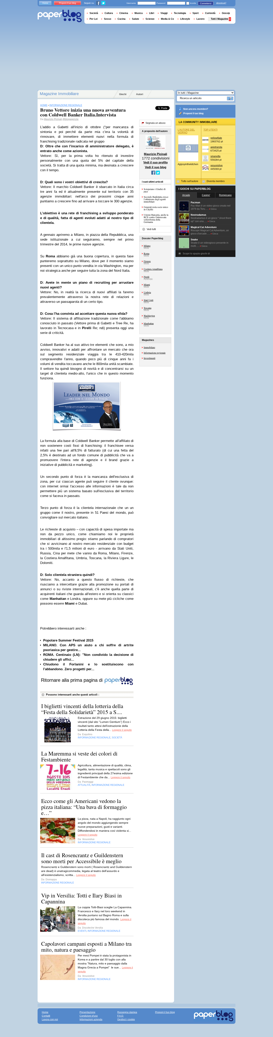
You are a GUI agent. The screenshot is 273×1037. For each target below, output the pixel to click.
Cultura (109, 13)
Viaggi (163, 13)
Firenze (147, 261)
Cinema (123, 13)
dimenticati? (221, 3)
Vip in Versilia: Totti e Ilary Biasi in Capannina (81, 898)
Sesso (107, 19)
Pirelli (146, 276)
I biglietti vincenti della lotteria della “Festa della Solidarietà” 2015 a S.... (82, 709)
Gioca (213, 209)
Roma (146, 253)
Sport (195, 13)
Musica (139, 13)
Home (45, 3)
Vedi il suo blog (155, 167)
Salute (135, 19)
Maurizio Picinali (53, 119)
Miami (147, 284)
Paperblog (60, 16)
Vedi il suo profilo (155, 162)
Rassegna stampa (127, 1012)
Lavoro (200, 19)
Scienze (149, 19)
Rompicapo (225, 195)
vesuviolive (216, 165)
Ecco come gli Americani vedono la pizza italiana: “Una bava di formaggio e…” (84, 807)
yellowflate (216, 138)
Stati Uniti (148, 300)
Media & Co (167, 19)
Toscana (147, 307)
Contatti (46, 1015)
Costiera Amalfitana (153, 269)
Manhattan (149, 323)
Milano (147, 245)
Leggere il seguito (122, 730)
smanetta (215, 156)
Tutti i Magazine (219, 19)
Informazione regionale (154, 352)
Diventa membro (216, 181)
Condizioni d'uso (89, 1015)
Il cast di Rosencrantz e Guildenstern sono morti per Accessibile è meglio (82, 858)
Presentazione (87, 1012)
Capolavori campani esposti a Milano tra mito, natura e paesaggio (86, 946)
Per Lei (94, 19)
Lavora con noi (50, 1019)
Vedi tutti (151, 229)
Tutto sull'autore (189, 181)
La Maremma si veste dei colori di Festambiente (79, 756)
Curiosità (210, 13)
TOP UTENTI (210, 129)
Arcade (186, 195)
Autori (139, 94)
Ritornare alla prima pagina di (72, 680)
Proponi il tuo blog (193, 113)
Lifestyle (185, 19)
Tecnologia (180, 13)
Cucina (122, 19)
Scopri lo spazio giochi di (196, 253)
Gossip (226, 13)
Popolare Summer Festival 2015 (68, 640)
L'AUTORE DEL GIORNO (186, 131)
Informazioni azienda (91, 1019)
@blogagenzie (71, 119)
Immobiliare (149, 347)
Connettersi (205, 3)
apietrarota (216, 147)
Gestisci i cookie (126, 1019)
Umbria (147, 292)
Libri (151, 13)
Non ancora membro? (195, 109)
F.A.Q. (120, 1015)
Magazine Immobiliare (59, 94)
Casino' (206, 195)
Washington (149, 315)
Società (94, 13)
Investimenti (149, 358)
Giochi (122, 94)
